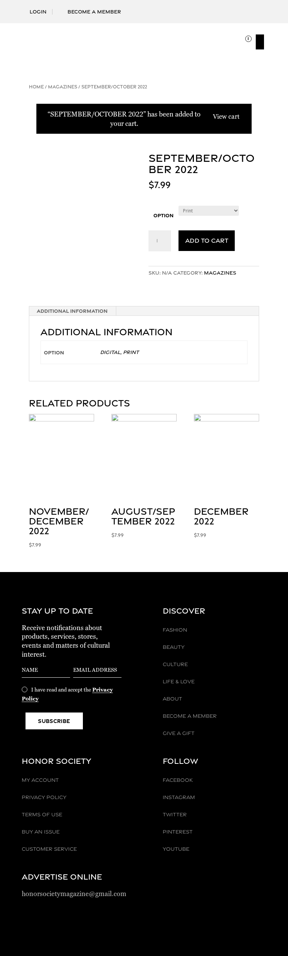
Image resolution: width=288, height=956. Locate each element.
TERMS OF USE (42, 814)
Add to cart (206, 240)
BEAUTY (173, 647)
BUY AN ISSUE (41, 832)
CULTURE (175, 664)
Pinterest (178, 832)
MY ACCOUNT (40, 780)
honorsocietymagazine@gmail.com (74, 893)
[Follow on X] (236, 8)
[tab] (72, 311)
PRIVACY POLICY (44, 797)
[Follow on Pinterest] (248, 8)
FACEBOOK (178, 780)
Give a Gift (179, 733)
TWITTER (175, 814)
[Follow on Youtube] (260, 8)
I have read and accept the (67, 694)
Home (36, 87)
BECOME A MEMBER (190, 716)
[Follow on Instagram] (224, 8)
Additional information (72, 311)
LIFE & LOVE (179, 681)
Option (163, 215)
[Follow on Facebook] (212, 8)
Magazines (62, 87)
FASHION (175, 630)
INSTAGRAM (179, 797)
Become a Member (94, 12)
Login (38, 12)
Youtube (176, 849)
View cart (226, 116)
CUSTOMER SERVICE (49, 849)
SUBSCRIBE (54, 720)
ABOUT (172, 699)
